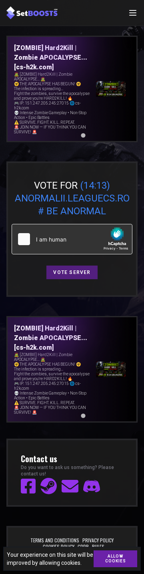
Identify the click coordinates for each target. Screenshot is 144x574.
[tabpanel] (72, 88)
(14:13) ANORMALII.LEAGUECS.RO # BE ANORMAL (72, 198)
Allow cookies (115, 558)
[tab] (60, 135)
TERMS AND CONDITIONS (54, 540)
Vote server (71, 272)
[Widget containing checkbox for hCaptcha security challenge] (72, 239)
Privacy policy (98, 540)
